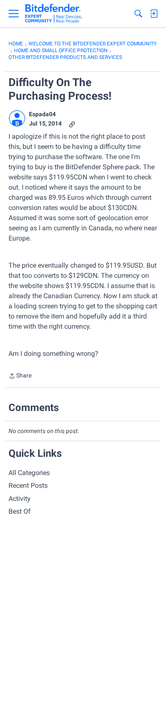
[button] (17, 118)
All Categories (29, 473)
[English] (53, 13)
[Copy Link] (72, 123)
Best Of (20, 511)
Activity (20, 499)
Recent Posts (28, 485)
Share (20, 376)
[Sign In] (153, 13)
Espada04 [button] (42, 114)
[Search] (138, 13)
